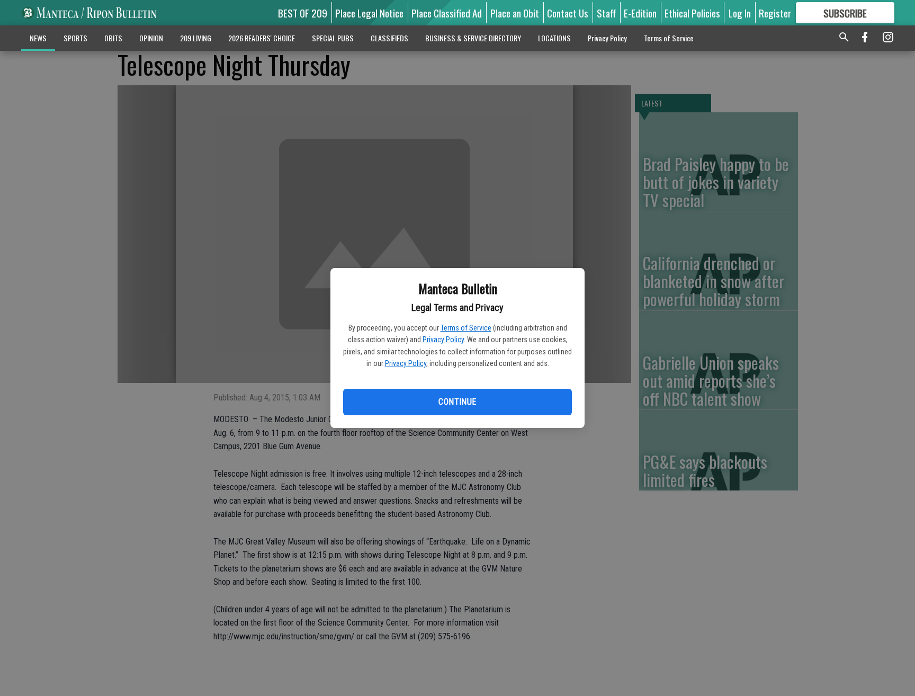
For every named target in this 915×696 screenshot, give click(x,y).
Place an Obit (514, 13)
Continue (457, 402)
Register (775, 13)
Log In (740, 13)
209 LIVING (195, 37)
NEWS (38, 37)
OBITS (113, 37)
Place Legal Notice (369, 13)
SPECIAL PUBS (333, 37)
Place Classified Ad (446, 13)
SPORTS (75, 37)
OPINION (151, 37)
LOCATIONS (554, 37)
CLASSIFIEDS (389, 37)
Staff (606, 13)
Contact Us (567, 13)
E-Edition (640, 13)
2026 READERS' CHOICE (261, 37)
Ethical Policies (692, 13)
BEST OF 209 (302, 13)
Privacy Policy (443, 339)
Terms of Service (466, 328)
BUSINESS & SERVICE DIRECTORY (473, 37)
